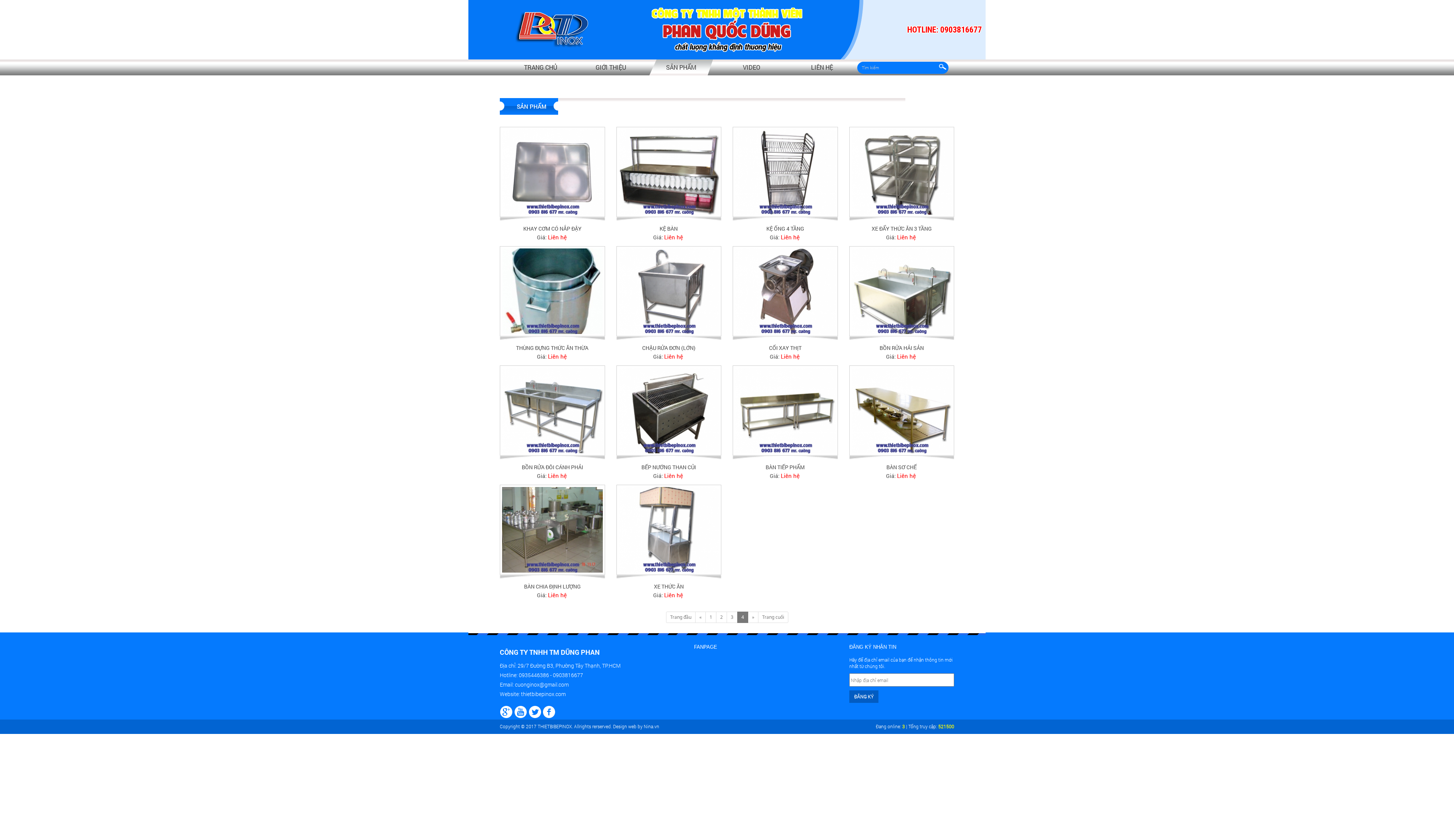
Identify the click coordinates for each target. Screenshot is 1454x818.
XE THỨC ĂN (669, 586)
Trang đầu (680, 617)
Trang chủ (540, 67)
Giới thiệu (611, 67)
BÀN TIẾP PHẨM (785, 467)
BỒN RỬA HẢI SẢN (902, 347)
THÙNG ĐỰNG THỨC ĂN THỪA (552, 347)
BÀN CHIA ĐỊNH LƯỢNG (552, 586)
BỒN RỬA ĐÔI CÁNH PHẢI (552, 467)
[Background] (506, 711)
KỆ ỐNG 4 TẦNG (785, 228)
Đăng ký (864, 696)
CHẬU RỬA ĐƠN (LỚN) (669, 347)
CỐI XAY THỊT (785, 347)
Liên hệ (822, 67)
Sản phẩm (681, 67)
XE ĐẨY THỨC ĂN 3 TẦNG (902, 228)
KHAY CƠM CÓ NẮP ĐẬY (552, 228)
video (751, 67)
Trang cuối (773, 617)
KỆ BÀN (669, 228)
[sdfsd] (549, 711)
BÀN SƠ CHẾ (901, 467)
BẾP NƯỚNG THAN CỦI (668, 467)
